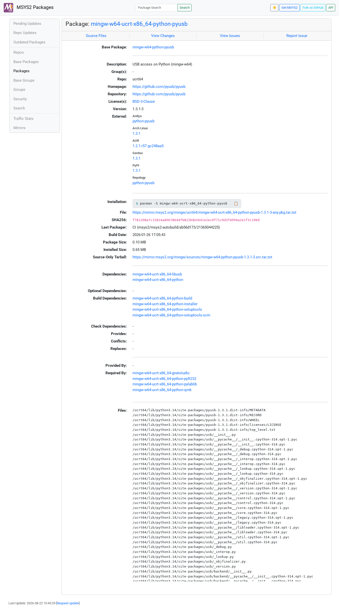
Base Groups (23, 80)
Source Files (96, 36)
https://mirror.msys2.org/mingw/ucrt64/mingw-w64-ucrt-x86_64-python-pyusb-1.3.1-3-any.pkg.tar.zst (214, 212)
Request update (68, 603)
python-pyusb (143, 121)
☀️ (274, 7)
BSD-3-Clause (144, 101)
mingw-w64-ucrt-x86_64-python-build (162, 298)
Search (185, 7)
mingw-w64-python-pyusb (153, 47)
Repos (18, 52)
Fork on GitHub (313, 7)
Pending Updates (27, 23)
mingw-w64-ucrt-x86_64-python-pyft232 (164, 378)
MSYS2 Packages (34, 7)
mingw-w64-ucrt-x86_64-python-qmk (162, 390)
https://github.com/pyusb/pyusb (159, 86)
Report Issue (296, 36)
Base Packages (26, 62)
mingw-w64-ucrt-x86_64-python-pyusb (139, 24)
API (330, 7)
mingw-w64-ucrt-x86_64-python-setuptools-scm (171, 315)
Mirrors (19, 128)
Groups (19, 89)
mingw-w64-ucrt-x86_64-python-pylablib (165, 384)
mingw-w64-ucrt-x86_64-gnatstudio (161, 373)
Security (20, 99)
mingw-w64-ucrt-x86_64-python (158, 279)
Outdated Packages (29, 42)
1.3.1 (136, 133)
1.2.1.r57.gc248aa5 (148, 146)
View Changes (163, 36)
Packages (21, 71)
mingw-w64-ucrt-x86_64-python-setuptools (167, 309)
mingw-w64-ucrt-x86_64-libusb (157, 274)
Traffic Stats (23, 118)
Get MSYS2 (289, 7)
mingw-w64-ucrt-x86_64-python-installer (165, 304)
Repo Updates (24, 33)
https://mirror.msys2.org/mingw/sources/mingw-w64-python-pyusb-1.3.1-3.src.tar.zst (202, 257)
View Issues (230, 36)
